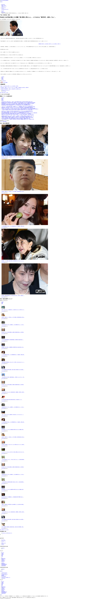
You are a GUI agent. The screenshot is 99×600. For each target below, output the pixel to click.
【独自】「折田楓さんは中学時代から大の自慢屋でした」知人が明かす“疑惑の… (13, 504)
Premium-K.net (3, 558)
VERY (2, 553)
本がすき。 (3, 561)
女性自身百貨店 (4, 592)
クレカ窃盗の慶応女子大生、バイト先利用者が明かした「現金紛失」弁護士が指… (13, 226)
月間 (2, 303)
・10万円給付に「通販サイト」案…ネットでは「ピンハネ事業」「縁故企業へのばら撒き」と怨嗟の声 (14, 87)
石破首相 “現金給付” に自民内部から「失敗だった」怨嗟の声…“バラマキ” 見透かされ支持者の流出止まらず (17, 116)
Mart (2, 555)
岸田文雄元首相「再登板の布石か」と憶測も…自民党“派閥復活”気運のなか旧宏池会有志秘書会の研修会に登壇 (17, 101)
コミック (3, 541)
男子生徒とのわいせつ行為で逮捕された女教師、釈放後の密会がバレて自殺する (13, 332)
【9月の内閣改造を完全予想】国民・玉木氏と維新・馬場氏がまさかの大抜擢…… (13, 369)
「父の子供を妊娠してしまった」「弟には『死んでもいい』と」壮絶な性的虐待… (13, 459)
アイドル (3, 9)
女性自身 (3, 588)
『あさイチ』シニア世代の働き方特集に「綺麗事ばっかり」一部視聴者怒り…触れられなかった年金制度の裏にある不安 (18, 106)
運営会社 (3, 575)
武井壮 (2, 99)
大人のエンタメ (6, 9)
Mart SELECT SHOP (4, 564)
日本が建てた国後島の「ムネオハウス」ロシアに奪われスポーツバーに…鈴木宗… (13, 444)
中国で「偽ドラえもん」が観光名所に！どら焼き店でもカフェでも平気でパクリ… (13, 309)
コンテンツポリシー (4, 573)
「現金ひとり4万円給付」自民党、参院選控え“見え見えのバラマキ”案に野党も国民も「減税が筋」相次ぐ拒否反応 (17, 117)
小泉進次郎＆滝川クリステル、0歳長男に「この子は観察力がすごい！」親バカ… (13, 324)
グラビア (3, 8)
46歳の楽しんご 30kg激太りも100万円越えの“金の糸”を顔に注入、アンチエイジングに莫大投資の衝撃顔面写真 (17, 111)
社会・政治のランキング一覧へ (4, 529)
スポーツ (3, 544)
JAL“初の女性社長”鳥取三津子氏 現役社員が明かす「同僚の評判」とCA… (12, 399)
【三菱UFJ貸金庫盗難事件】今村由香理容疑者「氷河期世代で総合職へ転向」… (13, 339)
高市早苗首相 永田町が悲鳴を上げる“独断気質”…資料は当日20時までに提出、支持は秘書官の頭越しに (16, 104)
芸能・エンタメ (4, 5)
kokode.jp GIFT (4, 565)
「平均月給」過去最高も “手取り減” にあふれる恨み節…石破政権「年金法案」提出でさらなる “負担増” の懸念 (17, 109)
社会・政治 (3, 4)
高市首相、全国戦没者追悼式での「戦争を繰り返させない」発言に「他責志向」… (13, 295)
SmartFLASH (3, 560)
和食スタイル (3, 587)
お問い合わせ (3, 578)
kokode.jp (3, 590)
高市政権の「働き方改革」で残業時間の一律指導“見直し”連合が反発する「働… (13, 156)
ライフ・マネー (4, 7)
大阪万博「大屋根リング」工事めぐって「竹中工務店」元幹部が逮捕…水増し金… (13, 191)
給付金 (2, 100)
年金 (2, 98)
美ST (2, 556)
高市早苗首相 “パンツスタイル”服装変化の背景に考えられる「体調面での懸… (13, 429)
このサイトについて (4, 572)
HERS (2, 583)
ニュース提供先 (4, 576)
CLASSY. (3, 552)
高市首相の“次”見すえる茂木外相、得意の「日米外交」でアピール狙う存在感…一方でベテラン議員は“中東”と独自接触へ (18, 102)
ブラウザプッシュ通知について (6, 577)
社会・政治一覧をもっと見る (4, 92)
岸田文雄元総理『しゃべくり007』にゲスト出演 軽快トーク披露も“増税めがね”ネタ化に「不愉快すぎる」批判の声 (18, 103)
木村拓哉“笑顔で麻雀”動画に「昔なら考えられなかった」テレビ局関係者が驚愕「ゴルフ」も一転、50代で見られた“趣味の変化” (19, 112)
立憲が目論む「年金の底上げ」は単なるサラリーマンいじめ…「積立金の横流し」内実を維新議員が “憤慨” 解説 (17, 107)
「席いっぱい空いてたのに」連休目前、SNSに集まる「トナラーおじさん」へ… (13, 414)
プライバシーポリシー (5, 574)
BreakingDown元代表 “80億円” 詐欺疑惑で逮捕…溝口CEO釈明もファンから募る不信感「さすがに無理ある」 (17, 113)
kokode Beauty (3, 563)
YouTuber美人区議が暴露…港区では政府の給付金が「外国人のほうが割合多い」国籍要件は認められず (16, 118)
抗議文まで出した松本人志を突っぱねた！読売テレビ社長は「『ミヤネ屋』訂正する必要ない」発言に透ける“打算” (18, 114)
